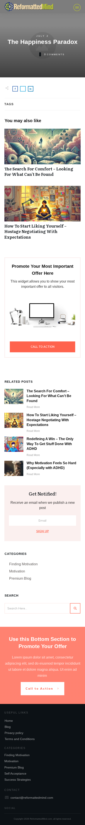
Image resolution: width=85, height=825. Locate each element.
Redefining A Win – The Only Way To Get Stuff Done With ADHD (50, 444)
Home (9, 720)
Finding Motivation (23, 564)
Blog (8, 727)
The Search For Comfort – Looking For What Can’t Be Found (42, 155)
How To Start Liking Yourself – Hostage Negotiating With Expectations (42, 215)
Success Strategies (17, 779)
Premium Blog (20, 578)
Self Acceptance (15, 773)
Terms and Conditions (20, 739)
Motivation (17, 571)
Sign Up (42, 531)
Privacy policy (14, 733)
